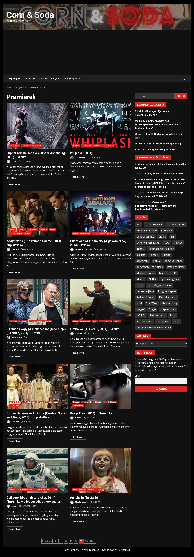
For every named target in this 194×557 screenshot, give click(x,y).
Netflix (152, 279)
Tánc (172, 315)
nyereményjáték (170, 279)
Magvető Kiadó (167, 272)
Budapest (166, 230)
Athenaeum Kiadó (147, 230)
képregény (143, 260)
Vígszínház (163, 321)
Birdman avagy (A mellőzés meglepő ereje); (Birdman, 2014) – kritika (37, 302)
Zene (41, 78)
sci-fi (139, 303)
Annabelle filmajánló (100, 470)
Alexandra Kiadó (176, 224)
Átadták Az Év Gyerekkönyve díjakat (155, 149)
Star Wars (151, 303)
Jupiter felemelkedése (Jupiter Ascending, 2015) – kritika (37, 126)
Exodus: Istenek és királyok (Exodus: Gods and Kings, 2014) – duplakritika (37, 386)
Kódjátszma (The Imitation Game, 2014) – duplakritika (37, 214)
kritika (166, 254)
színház (141, 315)
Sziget (152, 309)
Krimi (95, 321)
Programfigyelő (167, 291)
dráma (162, 236)
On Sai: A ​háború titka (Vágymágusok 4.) (158, 143)
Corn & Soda (30, 15)
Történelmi (14, 405)
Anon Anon (16, 337)
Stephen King (169, 303)
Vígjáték (110, 233)
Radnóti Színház (146, 297)
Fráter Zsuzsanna (145, 163)
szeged (141, 309)
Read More (14, 184)
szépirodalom (168, 309)
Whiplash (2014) (100, 126)
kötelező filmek (176, 266)
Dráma (76, 145)
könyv (156, 260)
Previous (47, 541)
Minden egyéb (71, 78)
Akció (75, 233)
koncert (154, 254)
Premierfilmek (28, 145)
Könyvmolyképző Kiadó (150, 266)
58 (86, 541)
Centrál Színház (145, 236)
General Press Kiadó (148, 242)
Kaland (40, 402)
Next (92, 541)
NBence (15, 249)
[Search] (184, 79)
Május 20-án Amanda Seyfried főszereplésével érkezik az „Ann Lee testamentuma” (156, 124)
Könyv (54, 78)
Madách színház (146, 272)
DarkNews (108, 550)
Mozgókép (12, 78)
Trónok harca (157, 315)
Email (137, 375)
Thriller (27, 233)
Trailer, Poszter (94, 490)
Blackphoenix (81, 502)
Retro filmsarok (168, 297)
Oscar (96, 145)
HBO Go (178, 242)
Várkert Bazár (144, 321)
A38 (139, 224)
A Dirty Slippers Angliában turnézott (164, 173)
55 (71, 541)
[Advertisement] (97, 52)
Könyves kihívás (173, 260)
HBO (166, 242)
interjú (140, 248)
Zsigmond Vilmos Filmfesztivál (154, 327)
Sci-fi (39, 145)
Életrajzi (21, 230)
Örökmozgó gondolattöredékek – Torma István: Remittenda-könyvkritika (155, 206)
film (172, 236)
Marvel (140, 279)
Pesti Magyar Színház (159, 285)
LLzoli (14, 161)
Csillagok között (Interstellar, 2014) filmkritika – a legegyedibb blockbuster (37, 470)
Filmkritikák (14, 145)
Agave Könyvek (153, 224)
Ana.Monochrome (83, 249)
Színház (28, 78)
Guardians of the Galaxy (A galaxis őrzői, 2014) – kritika (100, 214)
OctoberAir (80, 157)
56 (76, 541)
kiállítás (141, 254)
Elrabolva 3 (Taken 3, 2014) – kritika (100, 302)
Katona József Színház (161, 248)
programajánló (145, 291)
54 (66, 541)
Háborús (43, 230)
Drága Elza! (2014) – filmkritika (100, 386)
